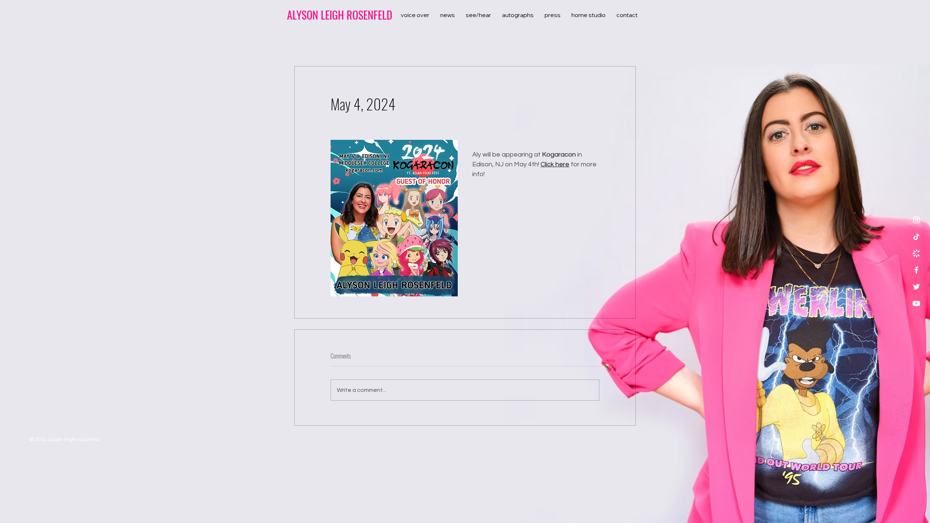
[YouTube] (916, 303)
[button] (626, 33)
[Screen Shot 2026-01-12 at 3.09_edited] (916, 253)
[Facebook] (916, 270)
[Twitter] (916, 286)
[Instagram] (916, 219)
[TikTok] (916, 236)
